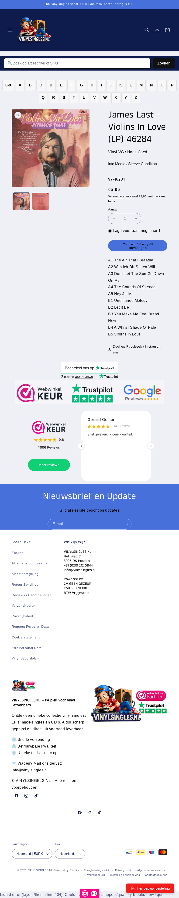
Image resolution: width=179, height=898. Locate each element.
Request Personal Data (30, 626)
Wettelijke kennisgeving (125, 874)
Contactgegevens (156, 874)
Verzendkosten (118, 196)
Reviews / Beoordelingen (32, 595)
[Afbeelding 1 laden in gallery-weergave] (21, 201)
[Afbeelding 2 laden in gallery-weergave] (40, 201)
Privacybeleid (22, 616)
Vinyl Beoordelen (25, 658)
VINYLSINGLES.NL (40, 870)
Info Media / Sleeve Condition (132, 164)
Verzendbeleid (96, 874)
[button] (10, 30)
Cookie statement (26, 637)
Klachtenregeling (25, 574)
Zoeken (164, 63)
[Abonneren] (126, 524)
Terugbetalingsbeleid (97, 870)
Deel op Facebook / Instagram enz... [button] (137, 349)
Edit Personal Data (27, 648)
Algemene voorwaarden (31, 563)
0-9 (8, 85)
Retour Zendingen (26, 584)
